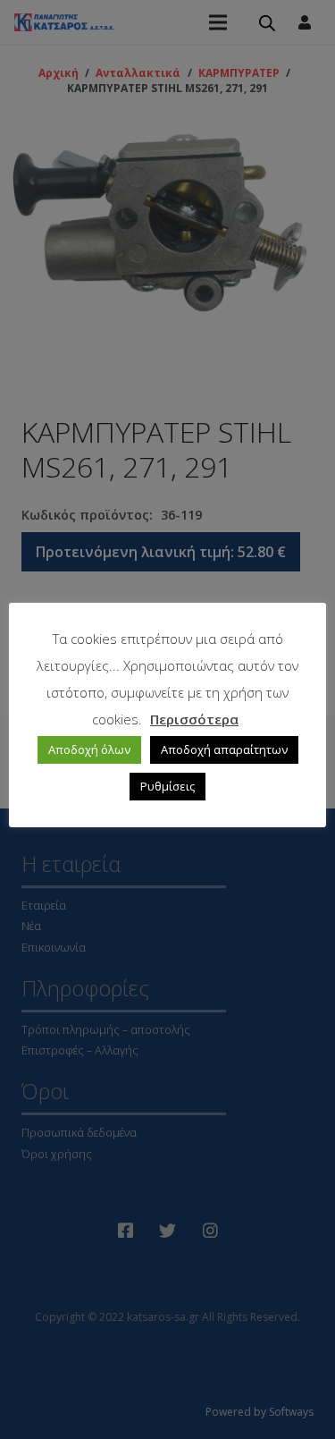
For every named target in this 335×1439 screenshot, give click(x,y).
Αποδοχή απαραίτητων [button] (224, 749)
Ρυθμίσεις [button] (167, 786)
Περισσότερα (194, 719)
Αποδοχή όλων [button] (89, 749)
